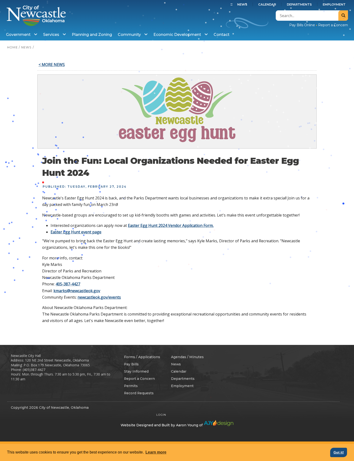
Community (130, 34)
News (242, 4)
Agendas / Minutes (187, 357)
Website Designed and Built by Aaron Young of (162, 425)
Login (161, 414)
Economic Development (177, 34)
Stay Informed (136, 371)
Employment (334, 4)
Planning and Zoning (92, 34)
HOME (12, 47)
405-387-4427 (68, 284)
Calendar (267, 4)
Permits (131, 386)
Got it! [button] (339, 452)
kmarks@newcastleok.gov (76, 290)
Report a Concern (333, 25)
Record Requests (139, 393)
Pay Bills (131, 364)
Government (19, 34)
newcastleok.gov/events (99, 297)
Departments (299, 4)
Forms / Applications (142, 357)
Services (51, 34)
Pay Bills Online (302, 25)
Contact (221, 34)
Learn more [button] (155, 452)
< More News (52, 64)
